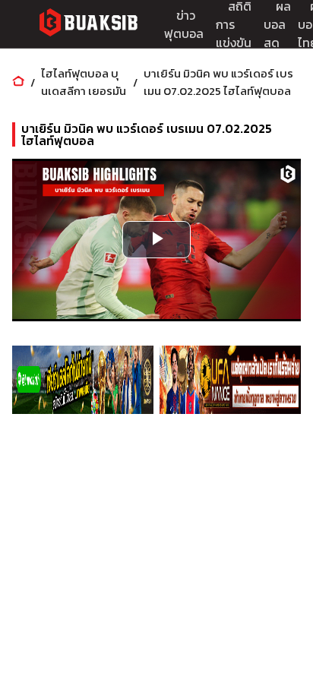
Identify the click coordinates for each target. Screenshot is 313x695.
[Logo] (88, 24)
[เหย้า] (18, 82)
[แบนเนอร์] (82, 380)
